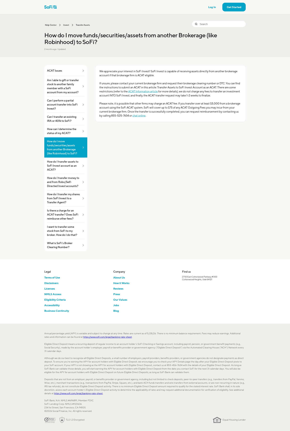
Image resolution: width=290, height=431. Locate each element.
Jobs (116, 305)
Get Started (234, 7)
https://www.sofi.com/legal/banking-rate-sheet (107, 337)
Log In (212, 7)
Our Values (120, 299)
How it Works (121, 283)
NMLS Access (52, 294)
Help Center (51, 25)
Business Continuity (56, 310)
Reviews (118, 288)
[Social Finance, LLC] (50, 7)
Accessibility (52, 305)
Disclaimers (51, 283)
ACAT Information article (143, 91)
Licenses (49, 288)
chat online (139, 115)
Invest (66, 25)
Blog (116, 310)
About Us (119, 277)
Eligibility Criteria (55, 299)
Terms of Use (52, 277)
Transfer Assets (83, 25)
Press (116, 294)
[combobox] (221, 24)
